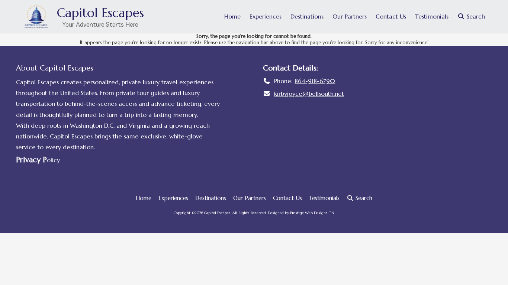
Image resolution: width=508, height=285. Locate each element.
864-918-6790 (315, 81)
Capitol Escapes (100, 13)
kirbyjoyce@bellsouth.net (309, 94)
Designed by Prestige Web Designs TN (301, 212)
